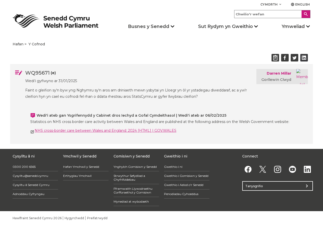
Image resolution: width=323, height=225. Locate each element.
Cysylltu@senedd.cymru (30, 176)
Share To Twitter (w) (294, 57)
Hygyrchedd (74, 218)
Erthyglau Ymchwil (77, 176)
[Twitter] (262, 169)
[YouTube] (292, 169)
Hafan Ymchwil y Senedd (81, 167)
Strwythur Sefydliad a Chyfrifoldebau (129, 177)
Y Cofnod (37, 44)
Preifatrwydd (97, 218)
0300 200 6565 (24, 167)
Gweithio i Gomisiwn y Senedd (186, 176)
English (300, 4)
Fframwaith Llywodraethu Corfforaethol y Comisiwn (133, 190)
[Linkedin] (307, 169)
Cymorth (271, 4)
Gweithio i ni (173, 167)
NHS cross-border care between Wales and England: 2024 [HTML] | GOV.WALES (105, 130)
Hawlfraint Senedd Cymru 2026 (37, 218)
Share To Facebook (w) (285, 57)
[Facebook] (248, 169)
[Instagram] (277, 169)
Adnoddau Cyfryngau (28, 194)
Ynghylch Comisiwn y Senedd (135, 167)
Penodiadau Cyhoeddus (181, 194)
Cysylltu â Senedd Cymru (31, 185)
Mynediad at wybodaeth (131, 201)
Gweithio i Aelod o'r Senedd (183, 185)
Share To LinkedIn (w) (304, 57)
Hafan (18, 44)
